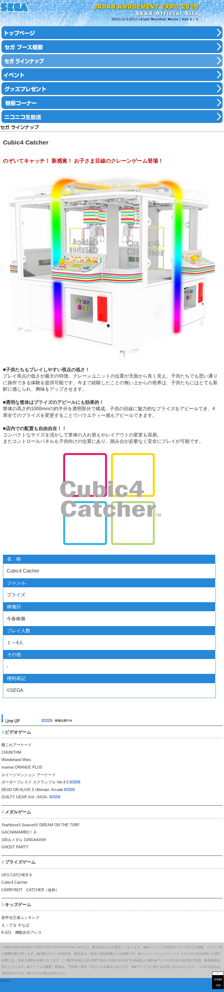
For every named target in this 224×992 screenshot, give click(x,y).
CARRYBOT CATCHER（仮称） (30, 890)
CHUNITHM (11, 752)
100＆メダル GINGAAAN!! (23, 840)
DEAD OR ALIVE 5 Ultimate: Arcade (32, 789)
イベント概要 (112, 46)
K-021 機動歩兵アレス (21, 932)
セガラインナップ (112, 60)
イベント (112, 74)
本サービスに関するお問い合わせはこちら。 (166, 966)
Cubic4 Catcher (14, 882)
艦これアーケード (16, 745)
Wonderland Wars (16, 759)
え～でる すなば (15, 925)
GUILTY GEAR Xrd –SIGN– (24, 797)
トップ (112, 32)
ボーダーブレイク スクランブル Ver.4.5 (35, 782)
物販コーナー (112, 102)
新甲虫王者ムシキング (20, 917)
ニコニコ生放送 (112, 116)
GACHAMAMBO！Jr (18, 832)
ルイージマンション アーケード (28, 775)
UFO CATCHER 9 (16, 875)
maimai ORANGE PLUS (21, 767)
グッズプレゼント (112, 88)
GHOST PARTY (15, 847)
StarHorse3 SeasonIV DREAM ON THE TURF (40, 825)
